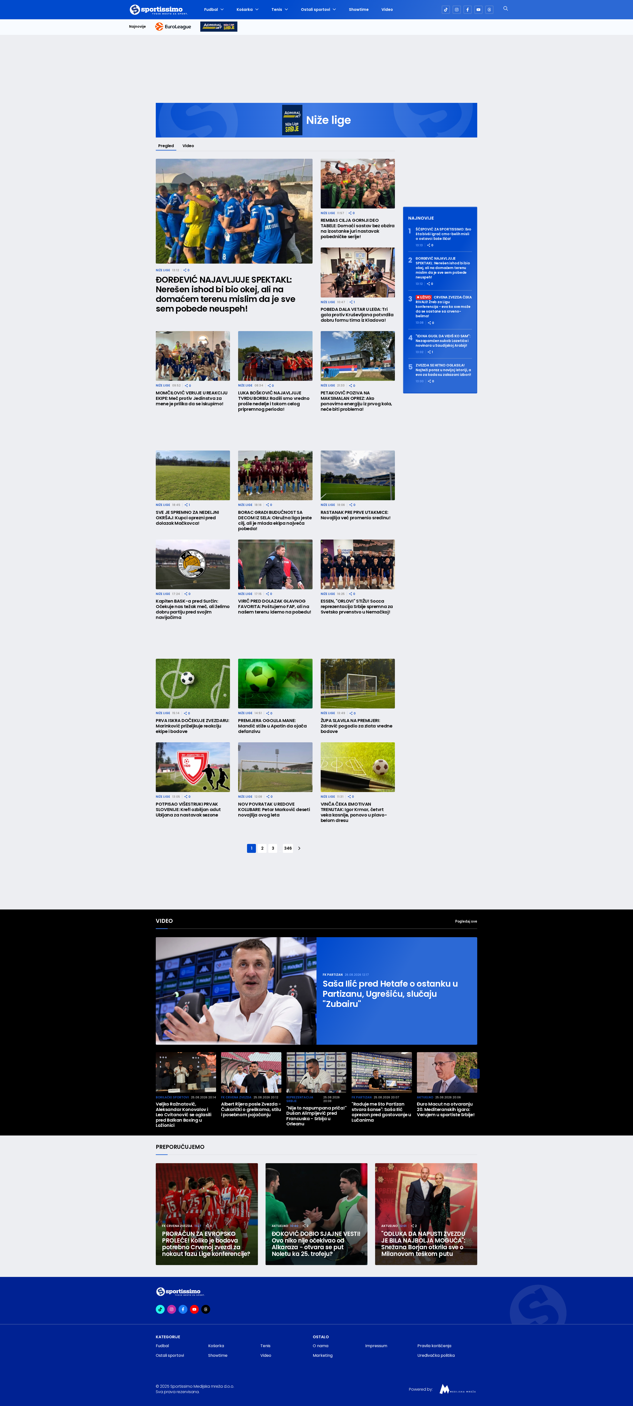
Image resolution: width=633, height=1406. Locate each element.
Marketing (323, 1355)
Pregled (166, 146)
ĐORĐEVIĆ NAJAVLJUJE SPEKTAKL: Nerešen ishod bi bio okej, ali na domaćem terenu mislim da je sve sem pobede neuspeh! (225, 294)
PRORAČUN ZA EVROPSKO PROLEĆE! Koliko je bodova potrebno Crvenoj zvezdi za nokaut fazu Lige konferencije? (206, 1243)
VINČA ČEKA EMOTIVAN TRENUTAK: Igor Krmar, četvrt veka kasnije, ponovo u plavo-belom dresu (354, 812)
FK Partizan (333, 974)
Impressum (376, 1345)
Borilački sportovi (172, 1097)
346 (288, 848)
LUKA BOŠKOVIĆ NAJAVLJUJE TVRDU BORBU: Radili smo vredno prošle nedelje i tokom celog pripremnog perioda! (273, 401)
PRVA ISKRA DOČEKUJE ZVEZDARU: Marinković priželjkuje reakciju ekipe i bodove (192, 726)
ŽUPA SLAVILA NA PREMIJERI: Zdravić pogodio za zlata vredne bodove (356, 726)
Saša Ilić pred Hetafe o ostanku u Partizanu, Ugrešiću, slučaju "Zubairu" (390, 994)
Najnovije (137, 26)
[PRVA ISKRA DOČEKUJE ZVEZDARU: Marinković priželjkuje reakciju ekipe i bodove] (193, 683)
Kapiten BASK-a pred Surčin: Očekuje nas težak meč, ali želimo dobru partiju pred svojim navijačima (193, 609)
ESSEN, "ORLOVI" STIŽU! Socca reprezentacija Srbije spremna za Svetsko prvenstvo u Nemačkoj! (357, 606)
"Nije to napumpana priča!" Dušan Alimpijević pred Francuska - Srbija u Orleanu (316, 1116)
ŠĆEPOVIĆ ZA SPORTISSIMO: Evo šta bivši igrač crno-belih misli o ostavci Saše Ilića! (443, 234)
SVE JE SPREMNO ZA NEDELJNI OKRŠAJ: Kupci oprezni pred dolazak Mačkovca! (187, 518)
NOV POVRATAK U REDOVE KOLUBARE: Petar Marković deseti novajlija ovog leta (274, 809)
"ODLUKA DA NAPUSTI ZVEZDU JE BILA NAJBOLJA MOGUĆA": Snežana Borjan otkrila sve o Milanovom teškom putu (423, 1243)
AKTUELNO (425, 1097)
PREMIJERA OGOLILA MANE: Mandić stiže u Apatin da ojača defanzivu (272, 726)
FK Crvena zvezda (236, 1097)
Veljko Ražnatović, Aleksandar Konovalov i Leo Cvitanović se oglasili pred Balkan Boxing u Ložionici (183, 1114)
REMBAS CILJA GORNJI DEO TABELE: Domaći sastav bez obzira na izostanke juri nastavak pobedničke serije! (358, 228)
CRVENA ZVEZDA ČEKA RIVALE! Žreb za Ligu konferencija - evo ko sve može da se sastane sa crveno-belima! (444, 307)
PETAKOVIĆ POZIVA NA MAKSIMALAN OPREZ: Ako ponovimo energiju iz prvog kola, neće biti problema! (356, 401)
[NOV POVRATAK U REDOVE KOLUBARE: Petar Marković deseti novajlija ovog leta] (275, 767)
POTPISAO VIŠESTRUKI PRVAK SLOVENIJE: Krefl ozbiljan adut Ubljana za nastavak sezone (188, 809)
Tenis (276, 9)
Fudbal (211, 9)
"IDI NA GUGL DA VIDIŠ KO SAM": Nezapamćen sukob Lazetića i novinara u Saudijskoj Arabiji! (443, 341)
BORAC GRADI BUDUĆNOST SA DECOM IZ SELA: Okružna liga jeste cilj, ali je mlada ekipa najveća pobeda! (275, 520)
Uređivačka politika (436, 1355)
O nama (320, 1345)
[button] (475, 1074)
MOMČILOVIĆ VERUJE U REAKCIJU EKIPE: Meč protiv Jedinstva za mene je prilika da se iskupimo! (191, 398)
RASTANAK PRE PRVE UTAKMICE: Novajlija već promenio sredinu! (356, 515)
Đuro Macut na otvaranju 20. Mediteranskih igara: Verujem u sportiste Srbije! (446, 1109)
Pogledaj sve (466, 921)
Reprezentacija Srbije (299, 1099)
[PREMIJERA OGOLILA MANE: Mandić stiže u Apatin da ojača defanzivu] (275, 683)
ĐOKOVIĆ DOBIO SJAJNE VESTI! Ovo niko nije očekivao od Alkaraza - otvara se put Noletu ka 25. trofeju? (316, 1243)
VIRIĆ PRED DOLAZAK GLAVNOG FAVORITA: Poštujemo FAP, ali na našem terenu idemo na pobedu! (274, 606)
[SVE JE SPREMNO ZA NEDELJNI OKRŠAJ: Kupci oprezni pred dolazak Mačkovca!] (193, 475)
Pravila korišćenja (434, 1345)
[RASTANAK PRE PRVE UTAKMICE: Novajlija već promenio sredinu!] (358, 475)
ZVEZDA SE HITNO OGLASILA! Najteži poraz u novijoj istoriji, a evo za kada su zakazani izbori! (443, 370)
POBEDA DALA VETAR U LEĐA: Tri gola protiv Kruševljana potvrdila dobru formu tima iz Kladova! (357, 315)
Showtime (359, 9)
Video (387, 9)
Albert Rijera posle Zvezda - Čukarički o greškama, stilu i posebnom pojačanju (251, 1109)
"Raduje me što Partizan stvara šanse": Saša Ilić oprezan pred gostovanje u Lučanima (381, 1112)
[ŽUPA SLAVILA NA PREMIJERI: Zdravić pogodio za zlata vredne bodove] (358, 683)
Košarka (245, 9)
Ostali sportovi (315, 9)
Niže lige (163, 270)
